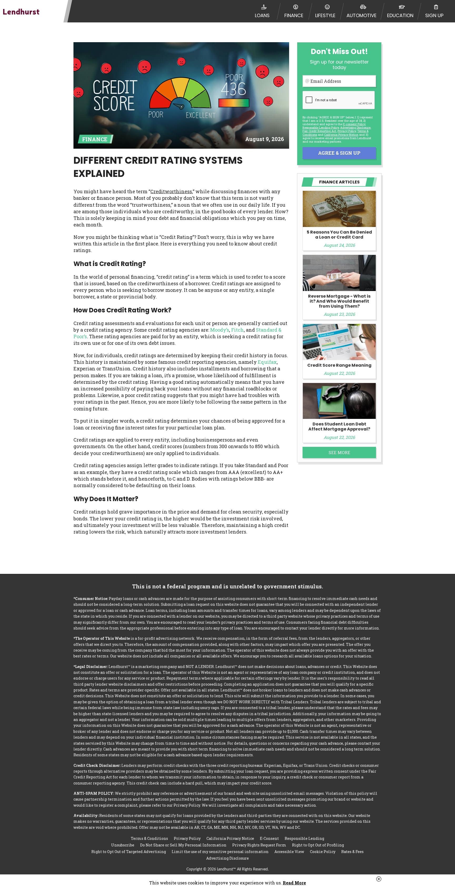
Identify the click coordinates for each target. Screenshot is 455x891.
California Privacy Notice (341, 135)
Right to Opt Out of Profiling (318, 845)
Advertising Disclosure (227, 858)
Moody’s (219, 330)
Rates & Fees (352, 851)
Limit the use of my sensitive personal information (220, 851)
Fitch (237, 330)
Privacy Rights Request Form (259, 845)
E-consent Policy (354, 124)
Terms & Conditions (149, 838)
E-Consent (269, 838)
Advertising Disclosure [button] (355, 127)
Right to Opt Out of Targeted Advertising (128, 851)
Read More (294, 882)
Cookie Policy (322, 851)
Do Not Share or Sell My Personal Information (183, 845)
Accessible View (289, 851)
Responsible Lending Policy (321, 127)
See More (339, 452)
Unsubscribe (122, 845)
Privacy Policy (347, 131)
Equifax (267, 362)
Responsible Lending (304, 838)
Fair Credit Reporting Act (319, 131)
